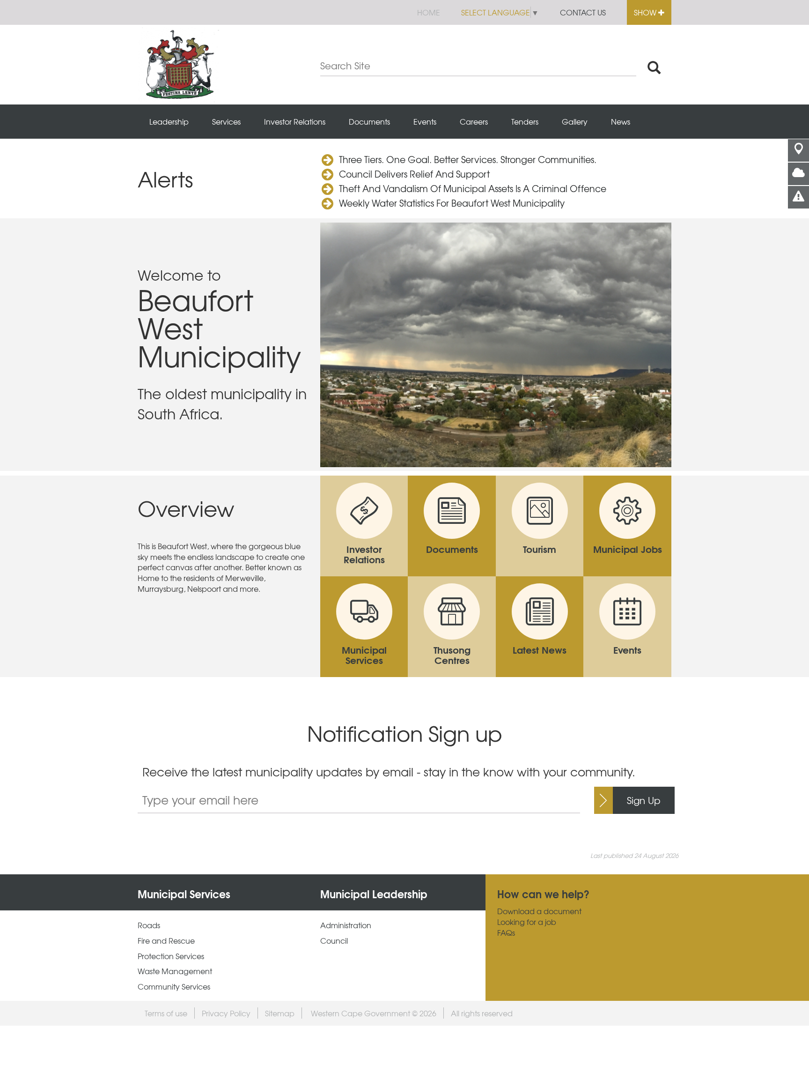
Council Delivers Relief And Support (414, 173)
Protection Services (171, 956)
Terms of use (166, 1013)
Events (424, 121)
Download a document (539, 911)
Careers (474, 121)
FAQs (506, 932)
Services (226, 121)
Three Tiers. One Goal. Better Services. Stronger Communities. (467, 159)
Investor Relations (294, 121)
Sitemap (279, 1013)
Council (334, 940)
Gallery (575, 121)
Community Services (174, 986)
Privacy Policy (226, 1013)
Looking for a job (526, 922)
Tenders (524, 121)
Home (428, 12)
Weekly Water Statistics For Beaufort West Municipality (452, 202)
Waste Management (175, 971)
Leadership (169, 121)
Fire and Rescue (166, 940)
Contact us (583, 12)
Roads (149, 925)
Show (646, 12)
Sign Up (644, 800)
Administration (345, 925)
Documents (369, 121)
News (620, 121)
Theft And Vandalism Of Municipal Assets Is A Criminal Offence (472, 188)
